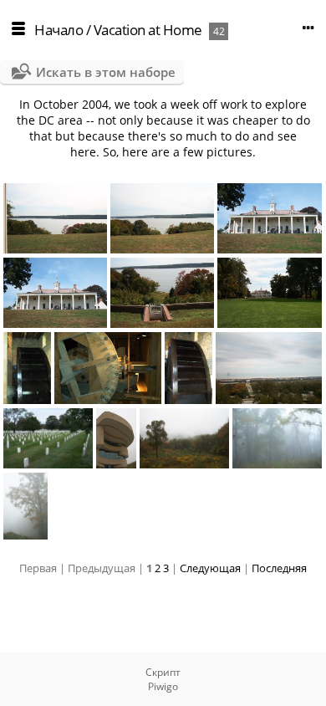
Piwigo (163, 686)
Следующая (210, 568)
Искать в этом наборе (106, 72)
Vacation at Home (148, 29)
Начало (58, 29)
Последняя (279, 568)
